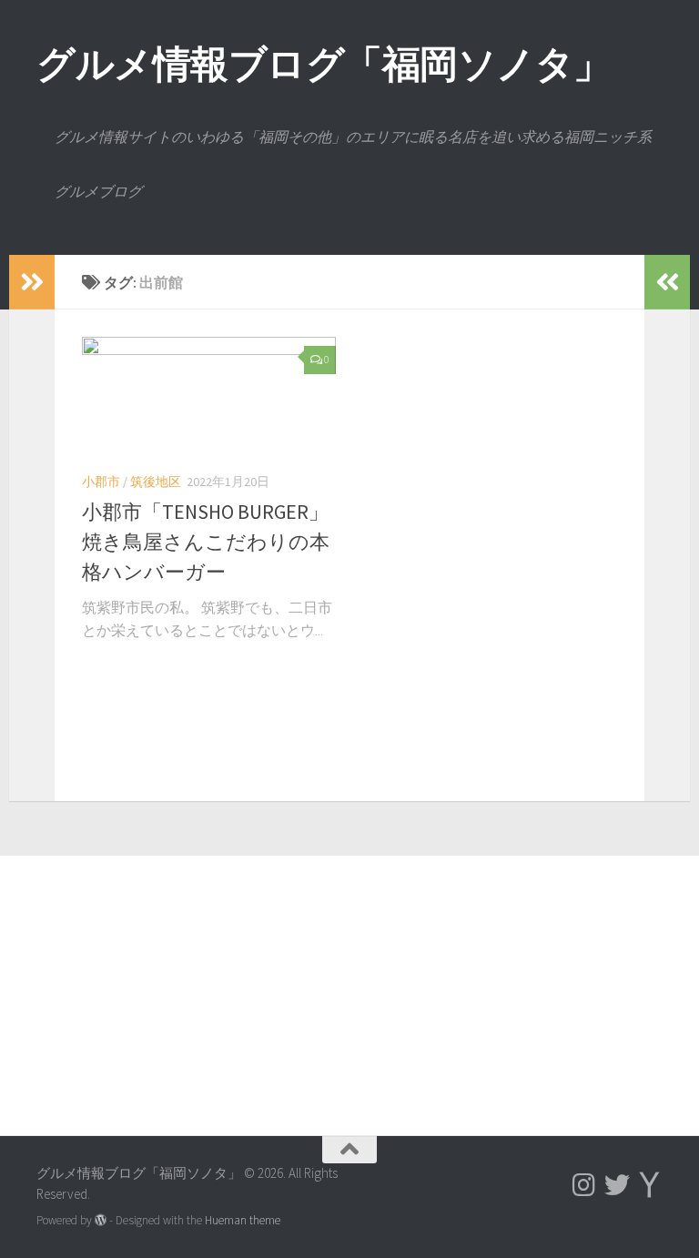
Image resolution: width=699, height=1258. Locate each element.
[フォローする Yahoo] (650, 1185)
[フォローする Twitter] (617, 1185)
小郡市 (101, 481)
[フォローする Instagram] (584, 1185)
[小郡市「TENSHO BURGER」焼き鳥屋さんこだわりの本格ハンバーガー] (209, 396)
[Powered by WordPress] (100, 1220)
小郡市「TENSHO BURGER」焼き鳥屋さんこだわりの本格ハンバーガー (205, 541)
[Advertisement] (349, 975)
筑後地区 (155, 481)
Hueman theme (242, 1220)
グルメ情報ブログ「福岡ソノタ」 (324, 63)
